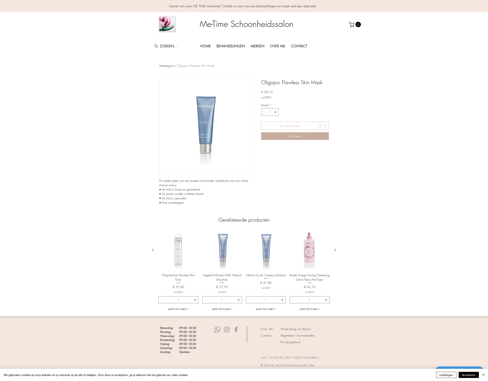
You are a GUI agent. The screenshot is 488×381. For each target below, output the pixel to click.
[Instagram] (226, 329)
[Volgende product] (335, 250)
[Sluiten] (483, 375)
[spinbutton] (269, 112)
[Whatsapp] (217, 329)
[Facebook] (236, 329)
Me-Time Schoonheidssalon (248, 23)
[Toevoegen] (324, 126)
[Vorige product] (153, 250)
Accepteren (469, 375)
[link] (355, 24)
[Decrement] (264, 112)
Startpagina (166, 66)
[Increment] (275, 112)
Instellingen (446, 375)
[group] (244, 271)
